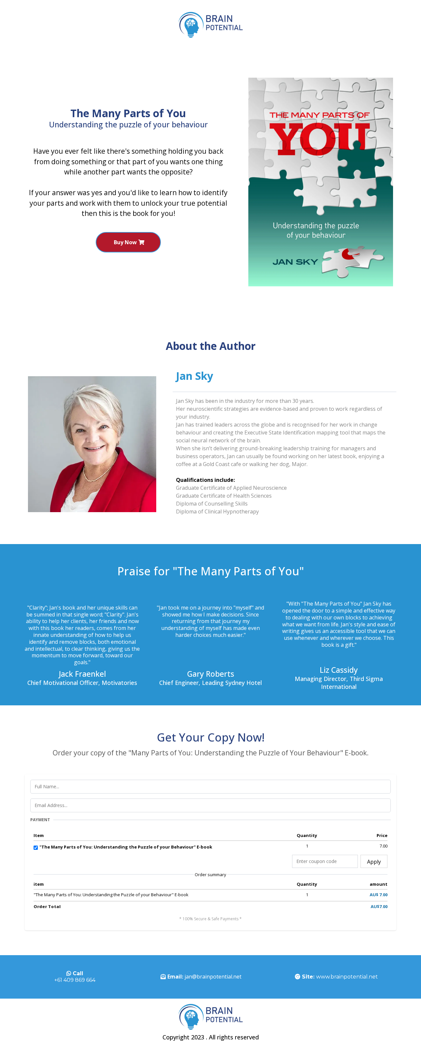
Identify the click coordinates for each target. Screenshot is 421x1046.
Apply (374, 861)
